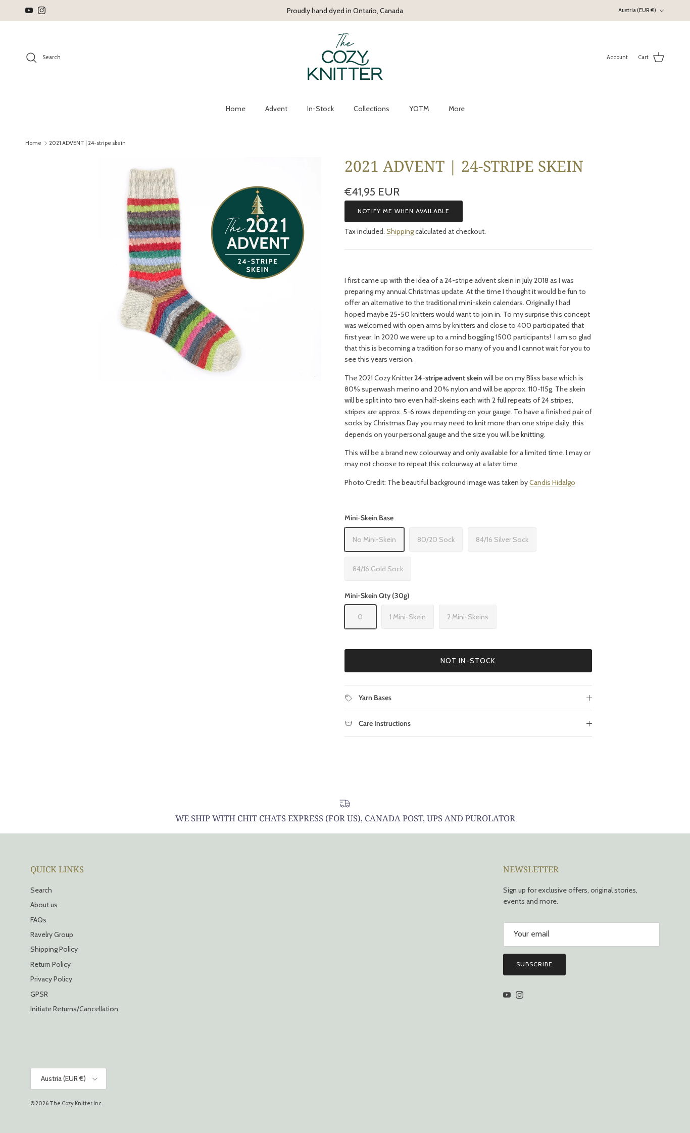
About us (44, 904)
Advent (276, 108)
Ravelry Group (51, 934)
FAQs (38, 919)
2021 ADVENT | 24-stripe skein (87, 142)
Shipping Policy (54, 949)
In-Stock (320, 108)
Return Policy (50, 964)
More (457, 108)
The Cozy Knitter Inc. (76, 1103)
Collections (371, 108)
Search (41, 890)
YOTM (419, 108)
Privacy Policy (51, 978)
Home (235, 108)
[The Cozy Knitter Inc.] (345, 57)
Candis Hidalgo (552, 482)
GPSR (39, 994)
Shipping (400, 231)
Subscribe (534, 964)
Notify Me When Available (404, 211)
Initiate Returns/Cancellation (74, 1008)
